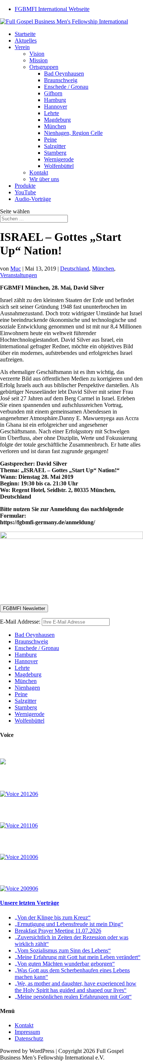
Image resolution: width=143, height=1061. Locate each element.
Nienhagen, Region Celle (73, 133)
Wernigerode (59, 159)
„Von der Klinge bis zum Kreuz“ (53, 917)
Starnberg (55, 153)
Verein (22, 47)
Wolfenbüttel (59, 166)
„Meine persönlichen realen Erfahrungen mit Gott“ (73, 997)
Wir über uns (44, 179)
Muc (15, 268)
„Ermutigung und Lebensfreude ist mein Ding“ (69, 924)
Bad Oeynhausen (64, 73)
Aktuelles (26, 40)
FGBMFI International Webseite (52, 9)
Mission (38, 60)
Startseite (25, 34)
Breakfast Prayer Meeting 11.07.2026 (58, 931)
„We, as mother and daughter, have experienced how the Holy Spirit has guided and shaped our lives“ (75, 986)
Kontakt (38, 172)
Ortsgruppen (43, 67)
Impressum (27, 1032)
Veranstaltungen (18, 275)
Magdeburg (57, 120)
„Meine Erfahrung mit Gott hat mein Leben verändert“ (77, 957)
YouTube (25, 192)
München (55, 126)
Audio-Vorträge (33, 199)
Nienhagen (27, 687)
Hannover (55, 106)
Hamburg (55, 100)
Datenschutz (29, 1038)
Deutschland (74, 268)
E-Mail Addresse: (21, 621)
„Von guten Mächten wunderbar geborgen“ (65, 964)
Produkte (25, 186)
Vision (36, 54)
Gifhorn (53, 93)
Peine (50, 139)
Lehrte (51, 113)
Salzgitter (55, 146)
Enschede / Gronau (66, 87)
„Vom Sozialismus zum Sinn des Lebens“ (63, 950)
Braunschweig (60, 80)
